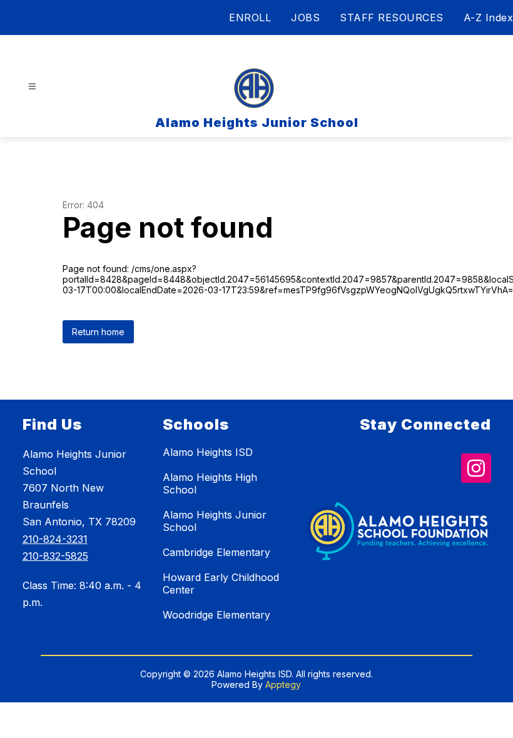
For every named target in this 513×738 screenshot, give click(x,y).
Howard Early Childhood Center (221, 583)
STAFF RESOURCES (392, 17)
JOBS (305, 17)
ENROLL (250, 17)
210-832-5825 (55, 556)
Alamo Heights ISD (208, 452)
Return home (98, 331)
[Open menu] (32, 86)
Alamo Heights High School (210, 483)
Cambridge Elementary (216, 552)
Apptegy (283, 684)
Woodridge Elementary (216, 615)
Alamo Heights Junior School (215, 520)
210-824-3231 (55, 539)
